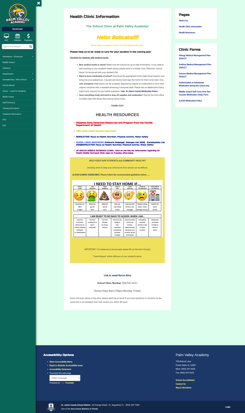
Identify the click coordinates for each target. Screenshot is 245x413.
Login (227, 407)
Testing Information (11, 108)
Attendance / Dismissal (13, 57)
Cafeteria (6, 68)
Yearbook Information (12, 114)
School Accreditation (185, 380)
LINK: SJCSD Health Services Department (96, 131)
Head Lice (183, 20)
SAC (4, 125)
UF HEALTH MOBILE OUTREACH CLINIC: (95, 150)
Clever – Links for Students (14, 91)
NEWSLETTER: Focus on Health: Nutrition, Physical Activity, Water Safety (112, 137)
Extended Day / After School (15, 79)
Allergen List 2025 (136, 142)
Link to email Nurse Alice (117, 275)
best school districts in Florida (84, 409)
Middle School (9, 62)
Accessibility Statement (60, 369)
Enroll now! (18, 29)
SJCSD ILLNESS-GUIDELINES (86, 175)
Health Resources (187, 32)
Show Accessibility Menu (61, 362)
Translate (69, 383)
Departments (8, 74)
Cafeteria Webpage (115, 142)
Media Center (8, 97)
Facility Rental (9, 85)
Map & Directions (183, 387)
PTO (4, 120)
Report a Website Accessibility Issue (66, 365)
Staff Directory (9, 102)
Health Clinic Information (190, 26)
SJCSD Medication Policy (190, 101)
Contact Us (181, 384)
